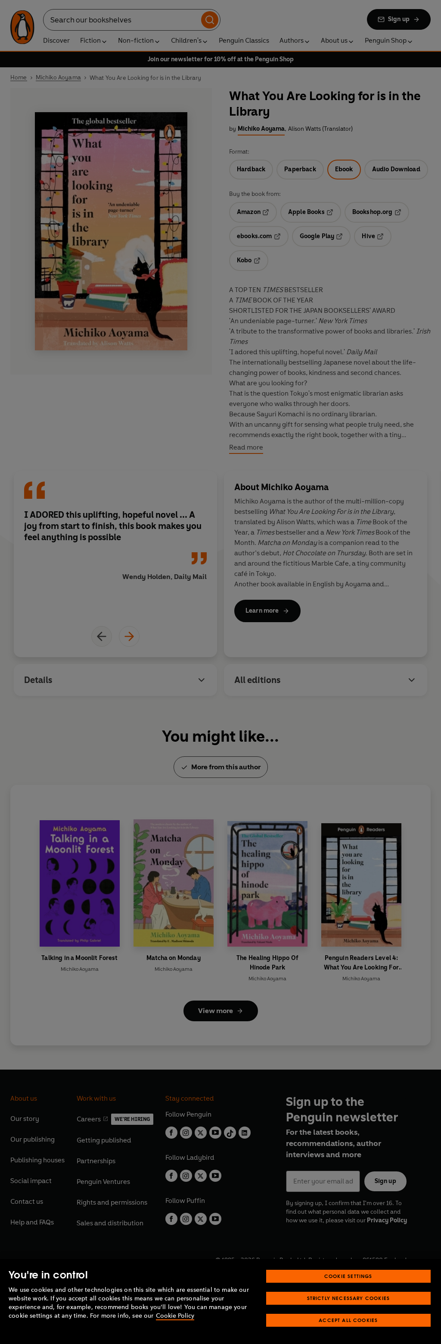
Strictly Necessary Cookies (348, 1298)
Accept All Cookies (348, 1320)
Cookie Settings (348, 1276)
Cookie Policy (175, 1315)
